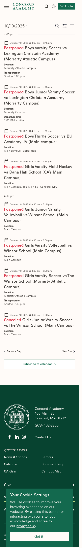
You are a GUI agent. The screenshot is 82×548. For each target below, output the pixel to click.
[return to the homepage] (16, 417)
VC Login (66, 6)
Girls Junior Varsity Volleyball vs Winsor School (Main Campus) (36, 215)
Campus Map (51, 471)
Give (7, 485)
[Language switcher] (53, 6)
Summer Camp (52, 464)
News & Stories (15, 457)
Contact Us (43, 437)
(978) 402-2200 (47, 425)
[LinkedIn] (16, 437)
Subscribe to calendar (37, 364)
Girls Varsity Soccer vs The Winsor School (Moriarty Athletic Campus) (39, 281)
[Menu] (6, 6)
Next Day (67, 351)
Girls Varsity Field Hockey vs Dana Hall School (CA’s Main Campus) (38, 172)
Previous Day (14, 351)
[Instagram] (23, 437)
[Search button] (46, 6)
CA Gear (10, 471)
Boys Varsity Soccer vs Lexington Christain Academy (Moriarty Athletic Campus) (35, 53)
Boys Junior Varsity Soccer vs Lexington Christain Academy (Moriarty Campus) (39, 98)
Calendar (10, 464)
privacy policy (26, 526)
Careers (47, 457)
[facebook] (9, 437)
